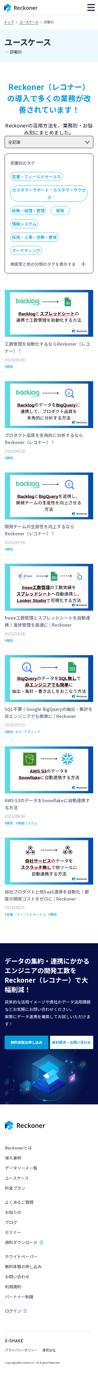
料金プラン (15, 1188)
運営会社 (49, 1350)
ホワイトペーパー (21, 1256)
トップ (9, 22)
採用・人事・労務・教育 (34, 237)
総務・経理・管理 (28, 210)
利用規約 (13, 1286)
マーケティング (26, 250)
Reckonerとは (18, 1148)
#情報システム (26, 823)
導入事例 (13, 1158)
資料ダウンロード (21, 1242)
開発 (60, 210)
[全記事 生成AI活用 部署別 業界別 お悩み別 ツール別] (49, 142)
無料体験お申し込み (23, 1266)
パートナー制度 (19, 1296)
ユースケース (28, 22)
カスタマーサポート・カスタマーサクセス (49, 193)
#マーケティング (28, 731)
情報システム (24, 224)
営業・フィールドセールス (36, 176)
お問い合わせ (17, 1276)
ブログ (11, 1222)
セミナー (13, 1232)
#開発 (9, 366)
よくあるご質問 (19, 1202)
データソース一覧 (21, 1168)
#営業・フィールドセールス (25, 914)
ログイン (13, 1311)
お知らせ (13, 1212)
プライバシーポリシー (21, 1350)
